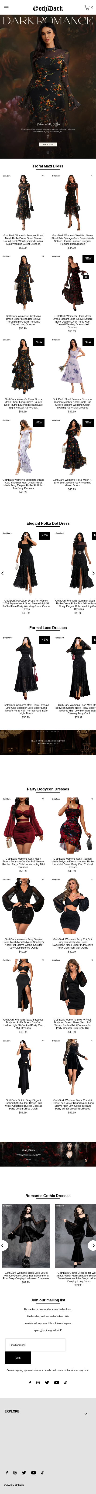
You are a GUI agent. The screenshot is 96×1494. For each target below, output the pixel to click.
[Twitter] (47, 1383)
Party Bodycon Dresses (48, 789)
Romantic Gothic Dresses (48, 1196)
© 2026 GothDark (14, 1484)
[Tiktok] (65, 1383)
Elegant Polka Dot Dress (48, 523)
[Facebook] (30, 1383)
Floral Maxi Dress (48, 166)
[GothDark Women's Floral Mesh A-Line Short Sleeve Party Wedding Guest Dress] (72, 447)
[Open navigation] (13, 7)
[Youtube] (56, 1383)
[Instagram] (38, 1383)
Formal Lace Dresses (48, 628)
